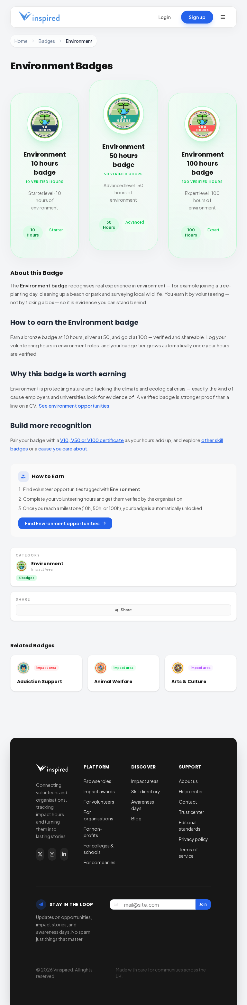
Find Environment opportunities (62, 523)
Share (126, 609)
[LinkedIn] (64, 854)
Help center (191, 791)
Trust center (191, 812)
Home (21, 41)
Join (203, 904)
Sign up (197, 17)
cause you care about (62, 448)
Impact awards (99, 791)
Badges (47, 41)
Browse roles (97, 781)
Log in (165, 17)
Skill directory (145, 791)
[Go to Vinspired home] (38, 17)
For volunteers (99, 802)
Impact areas (145, 781)
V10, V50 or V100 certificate (92, 440)
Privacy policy (193, 839)
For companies (99, 862)
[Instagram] (52, 854)
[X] (40, 854)
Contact (188, 802)
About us (188, 781)
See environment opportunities (74, 405)
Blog (136, 818)
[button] (223, 17)
